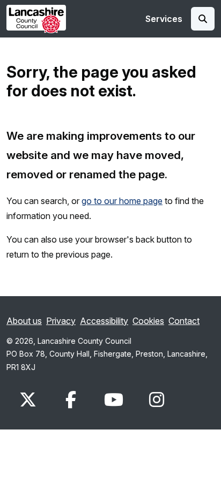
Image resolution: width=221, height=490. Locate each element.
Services (163, 18)
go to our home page (122, 200)
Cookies (148, 320)
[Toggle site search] (203, 19)
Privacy (61, 320)
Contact (184, 320)
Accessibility (104, 320)
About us (24, 320)
